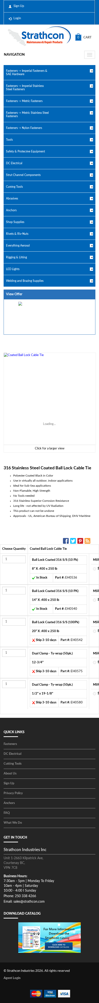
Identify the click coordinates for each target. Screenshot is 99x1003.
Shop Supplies (15, 222)
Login (17, 18)
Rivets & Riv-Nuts (17, 233)
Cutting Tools (14, 186)
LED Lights (12, 269)
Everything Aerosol (18, 245)
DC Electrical (14, 163)
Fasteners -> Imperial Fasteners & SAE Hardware (26, 72)
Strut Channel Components (23, 175)
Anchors (11, 210)
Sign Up (18, 6)
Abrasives (12, 198)
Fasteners (10, 744)
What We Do (13, 822)
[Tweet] (73, 540)
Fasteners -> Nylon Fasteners (24, 128)
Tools (9, 139)
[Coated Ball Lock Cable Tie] (49, 399)
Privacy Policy (13, 793)
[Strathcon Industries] (39, 37)
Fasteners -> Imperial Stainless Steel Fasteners (25, 88)
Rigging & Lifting (16, 257)
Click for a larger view (49, 448)
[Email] (88, 540)
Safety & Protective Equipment (25, 151)
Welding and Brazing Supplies (24, 280)
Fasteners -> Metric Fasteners (24, 101)
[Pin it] (81, 540)
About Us (10, 773)
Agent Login (12, 978)
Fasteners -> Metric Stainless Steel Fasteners (27, 114)
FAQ (7, 813)
